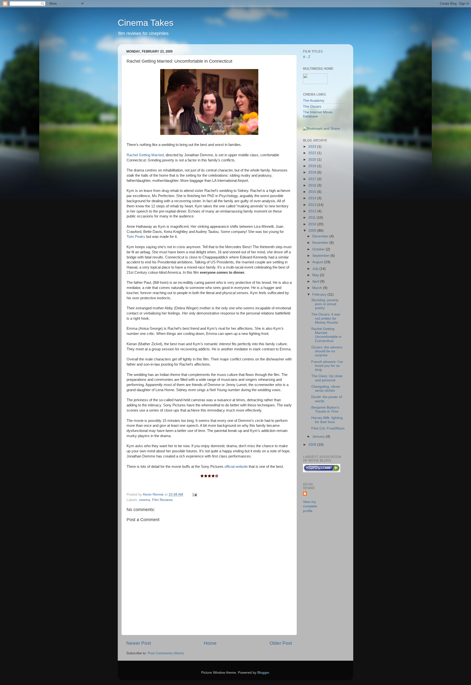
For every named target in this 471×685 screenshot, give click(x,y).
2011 (312, 217)
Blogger (263, 672)
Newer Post (138, 643)
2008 (312, 444)
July (315, 269)
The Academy (313, 100)
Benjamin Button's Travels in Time (325, 409)
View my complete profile (310, 506)
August (318, 262)
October (319, 249)
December (320, 236)
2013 (312, 205)
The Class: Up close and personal (326, 378)
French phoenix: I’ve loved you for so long (327, 365)
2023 (312, 146)
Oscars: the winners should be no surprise (326, 351)
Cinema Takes (145, 23)
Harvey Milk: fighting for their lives (327, 420)
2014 (312, 198)
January (319, 436)
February (319, 294)
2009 (312, 230)
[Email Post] (194, 494)
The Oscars (312, 106)
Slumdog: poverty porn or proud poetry (325, 304)
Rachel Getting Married (145, 155)
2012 (312, 211)
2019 (312, 166)
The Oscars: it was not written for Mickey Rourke (325, 318)
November (320, 242)
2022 (312, 153)
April (316, 281)
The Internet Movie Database (317, 114)
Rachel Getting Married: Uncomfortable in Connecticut (326, 335)
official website (236, 467)
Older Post (281, 643)
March (317, 288)
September (321, 255)
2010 (312, 224)
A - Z (306, 57)
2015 (312, 192)
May (316, 275)
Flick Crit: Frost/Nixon (328, 428)
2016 (312, 185)
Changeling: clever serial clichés (325, 388)
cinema (144, 500)
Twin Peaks (136, 237)
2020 (312, 159)
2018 (312, 172)
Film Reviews (162, 500)
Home (210, 643)
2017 (312, 179)
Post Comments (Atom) (166, 653)
